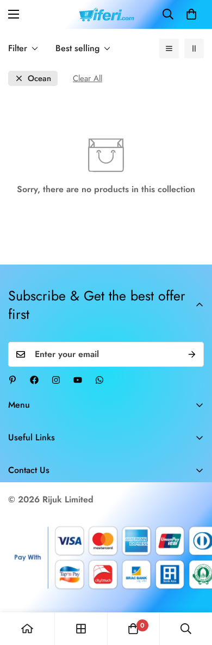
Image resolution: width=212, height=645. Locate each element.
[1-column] (169, 48)
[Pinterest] (12, 380)
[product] (27, 628)
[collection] (81, 628)
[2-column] (194, 48)
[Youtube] (77, 380)
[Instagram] (56, 380)
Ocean (39, 79)
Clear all (87, 79)
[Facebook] (34, 380)
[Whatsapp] (99, 380)
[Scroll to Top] (192, 587)
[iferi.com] (106, 14)
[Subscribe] (192, 354)
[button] (191, 14)
